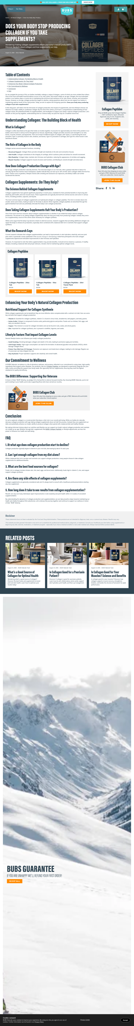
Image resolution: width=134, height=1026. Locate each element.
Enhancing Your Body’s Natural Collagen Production (25, 84)
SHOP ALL (14, 881)
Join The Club (43, 403)
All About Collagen (16, 18)
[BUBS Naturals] (67, 11)
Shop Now (20, 291)
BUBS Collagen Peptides (53, 429)
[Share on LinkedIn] (113, 188)
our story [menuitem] (19, 9)
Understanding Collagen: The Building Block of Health (25, 79)
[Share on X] (110, 188)
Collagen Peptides (52, 366)
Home (7, 18)
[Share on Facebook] (106, 188)
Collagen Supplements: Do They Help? (20, 81)
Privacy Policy (39, 1022)
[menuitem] (10, 9)
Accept (125, 1020)
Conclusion (12, 89)
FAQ (9, 91)
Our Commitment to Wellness (18, 86)
